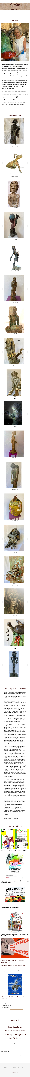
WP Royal (24, 1067)
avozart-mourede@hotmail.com (16, 1009)
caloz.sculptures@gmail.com (15, 1034)
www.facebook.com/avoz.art (8, 1010)
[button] (12, 146)
